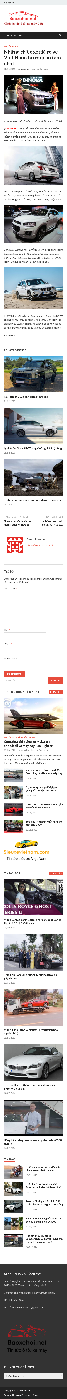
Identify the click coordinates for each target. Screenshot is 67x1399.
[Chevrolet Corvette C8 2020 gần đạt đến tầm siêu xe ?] (13, 804)
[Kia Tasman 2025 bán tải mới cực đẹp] (33, 393)
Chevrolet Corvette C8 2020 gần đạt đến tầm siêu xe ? (44, 806)
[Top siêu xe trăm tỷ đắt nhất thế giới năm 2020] (13, 821)
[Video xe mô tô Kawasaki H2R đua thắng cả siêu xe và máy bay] (13, 770)
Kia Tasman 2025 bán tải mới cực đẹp (26, 396)
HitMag (35, 1395)
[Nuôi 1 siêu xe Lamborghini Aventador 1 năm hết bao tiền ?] (13, 1184)
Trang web (10, 658)
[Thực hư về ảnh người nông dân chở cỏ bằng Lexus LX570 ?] (13, 1218)
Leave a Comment (40, 69)
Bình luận (10, 588)
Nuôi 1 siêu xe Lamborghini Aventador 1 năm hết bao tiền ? (44, 1185)
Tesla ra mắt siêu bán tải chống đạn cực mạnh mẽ (33, 500)
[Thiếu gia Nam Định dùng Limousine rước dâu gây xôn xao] (33, 971)
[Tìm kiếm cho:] (33, 680)
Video (32, 737)
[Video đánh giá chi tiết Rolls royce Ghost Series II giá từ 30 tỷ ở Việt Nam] (33, 916)
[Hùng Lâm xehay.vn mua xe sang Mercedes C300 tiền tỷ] (33, 1136)
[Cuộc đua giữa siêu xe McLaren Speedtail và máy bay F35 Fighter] (33, 699)
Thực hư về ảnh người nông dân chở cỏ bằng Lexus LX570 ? (44, 1220)
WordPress (21, 1395)
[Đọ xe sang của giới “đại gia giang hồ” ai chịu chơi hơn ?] (13, 787)
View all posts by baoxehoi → (41, 545)
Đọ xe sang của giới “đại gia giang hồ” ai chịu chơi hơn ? (41, 789)
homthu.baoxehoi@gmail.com (28, 1307)
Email (8, 644)
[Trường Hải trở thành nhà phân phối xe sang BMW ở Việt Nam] (33, 1081)
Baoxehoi (26, 1390)
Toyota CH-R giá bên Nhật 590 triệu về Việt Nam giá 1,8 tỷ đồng (44, 1203)
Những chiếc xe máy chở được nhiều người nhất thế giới (43, 1168)
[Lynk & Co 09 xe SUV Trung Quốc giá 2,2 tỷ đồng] (33, 444)
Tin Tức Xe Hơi (11, 46)
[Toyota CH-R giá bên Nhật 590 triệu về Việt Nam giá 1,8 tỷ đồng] (13, 1201)
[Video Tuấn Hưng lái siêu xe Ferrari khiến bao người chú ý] (33, 1026)
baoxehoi (25, 69)
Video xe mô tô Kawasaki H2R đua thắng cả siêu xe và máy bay (44, 771)
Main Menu (17, 35)
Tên (7, 630)
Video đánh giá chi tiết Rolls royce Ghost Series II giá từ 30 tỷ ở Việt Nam (32, 921)
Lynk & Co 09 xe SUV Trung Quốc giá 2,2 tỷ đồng (33, 448)
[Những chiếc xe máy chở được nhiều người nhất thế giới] (13, 1167)
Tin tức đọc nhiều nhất (15, 737)
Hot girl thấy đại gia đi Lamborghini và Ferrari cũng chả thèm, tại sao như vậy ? (44, 1239)
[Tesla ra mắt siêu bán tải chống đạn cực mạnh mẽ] (33, 496)
